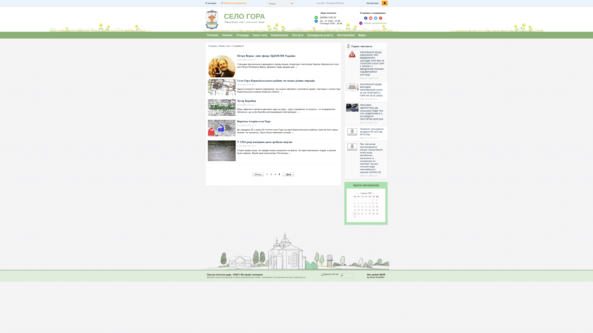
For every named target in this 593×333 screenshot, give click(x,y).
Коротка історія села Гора (254, 121)
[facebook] (366, 18)
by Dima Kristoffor (375, 277)
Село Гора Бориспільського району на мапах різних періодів (276, 80)
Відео (362, 35)
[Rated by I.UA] (347, 277)
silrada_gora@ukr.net (375, 23)
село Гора (244, 16)
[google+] (380, 18)
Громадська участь (320, 35)
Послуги (297, 35)
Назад (258, 174)
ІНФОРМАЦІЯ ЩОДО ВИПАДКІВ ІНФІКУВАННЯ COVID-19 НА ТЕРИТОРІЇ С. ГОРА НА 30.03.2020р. (371, 90)
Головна (212, 35)
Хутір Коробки (246, 100)
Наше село (260, 35)
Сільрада (242, 35)
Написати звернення (235, 3)
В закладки (210, 3)
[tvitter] (375, 18)
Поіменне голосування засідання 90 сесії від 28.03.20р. (372, 132)
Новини (227, 35)
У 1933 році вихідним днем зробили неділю (264, 142)
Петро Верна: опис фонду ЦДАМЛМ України (266, 55)
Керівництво (279, 35)
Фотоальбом (346, 35)
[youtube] (370, 18)
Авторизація (372, 3)
